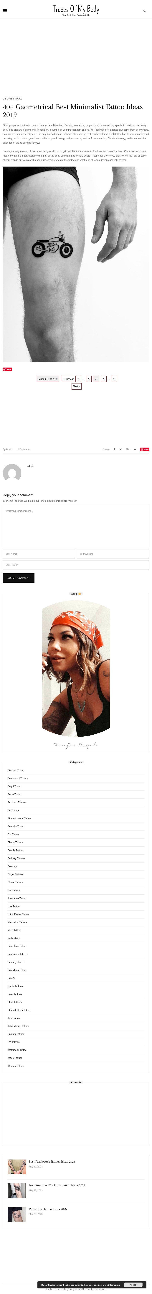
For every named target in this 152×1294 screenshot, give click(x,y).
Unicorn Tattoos (16, 1034)
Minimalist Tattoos (17, 922)
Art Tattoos (13, 810)
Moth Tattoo (14, 930)
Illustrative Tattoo (17, 898)
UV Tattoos (14, 1042)
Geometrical (12, 98)
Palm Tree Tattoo (17, 946)
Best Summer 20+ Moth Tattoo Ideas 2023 (57, 1185)
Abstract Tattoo (16, 770)
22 (104, 379)
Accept (133, 1284)
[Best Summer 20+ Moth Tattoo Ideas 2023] (17, 1190)
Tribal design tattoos (18, 1026)
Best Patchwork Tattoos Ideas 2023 (52, 1161)
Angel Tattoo (14, 786)
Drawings (12, 866)
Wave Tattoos (15, 1058)
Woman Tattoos (16, 1066)
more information (111, 1284)
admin (7, 449)
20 (88, 379)
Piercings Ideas (16, 962)
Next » (76, 386)
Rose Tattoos (15, 994)
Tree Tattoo (14, 1018)
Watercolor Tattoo (17, 1050)
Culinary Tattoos (16, 858)
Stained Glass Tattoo (19, 1010)
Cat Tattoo (13, 834)
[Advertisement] (76, 59)
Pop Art (12, 978)
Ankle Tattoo (14, 794)
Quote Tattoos (15, 986)
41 (114, 379)
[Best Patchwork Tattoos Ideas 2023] (17, 1167)
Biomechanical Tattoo (19, 818)
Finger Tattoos (15, 874)
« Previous (68, 379)
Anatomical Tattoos (18, 778)
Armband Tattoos (17, 802)
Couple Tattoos (16, 850)
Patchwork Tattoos (18, 954)
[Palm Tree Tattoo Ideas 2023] (17, 1214)
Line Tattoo (13, 906)
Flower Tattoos (15, 882)
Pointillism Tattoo (17, 970)
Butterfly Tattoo (16, 826)
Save (146, 449)
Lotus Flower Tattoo (18, 914)
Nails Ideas (14, 938)
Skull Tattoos (15, 1002)
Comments (24, 449)
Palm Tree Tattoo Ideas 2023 (48, 1209)
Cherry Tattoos (15, 842)
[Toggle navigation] (5, 11)
